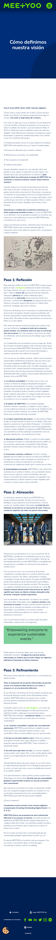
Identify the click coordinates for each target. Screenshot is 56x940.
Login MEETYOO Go (40, 912)
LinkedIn (35, 920)
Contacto (15, 912)
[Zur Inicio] (24, 5)
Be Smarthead (50, 920)
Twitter (40, 920)
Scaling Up (20, 288)
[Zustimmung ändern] (5, 930)
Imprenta (28, 933)
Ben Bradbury (32, 708)
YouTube (30, 920)
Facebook (25, 920)
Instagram (45, 920)
